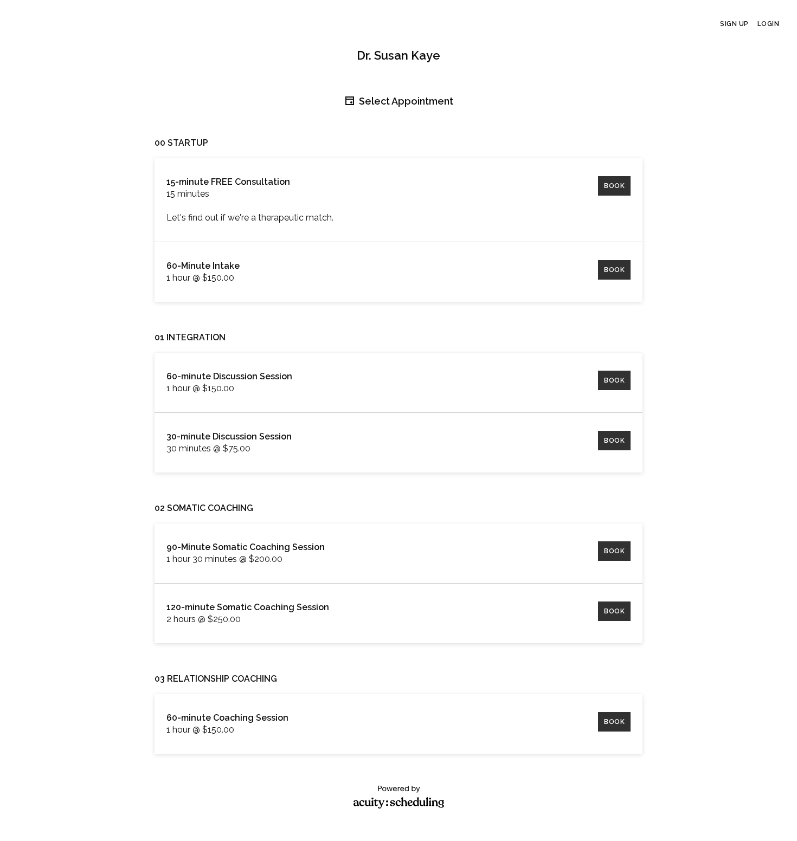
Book (614, 186)
